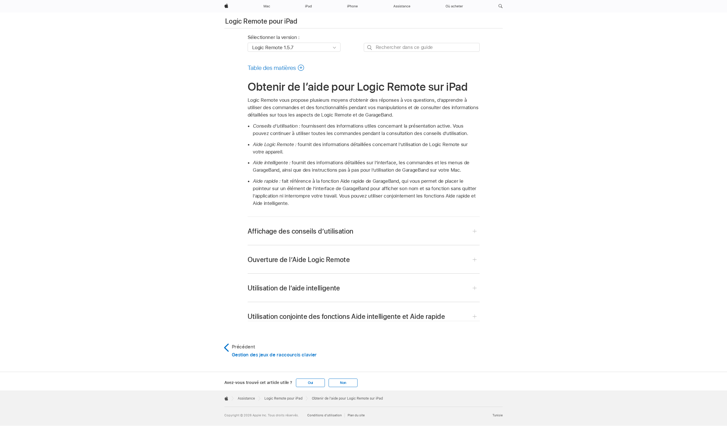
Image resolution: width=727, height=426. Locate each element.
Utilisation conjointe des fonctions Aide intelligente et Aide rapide (346, 316)
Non (343, 383)
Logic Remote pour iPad (261, 21)
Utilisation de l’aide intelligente (294, 288)
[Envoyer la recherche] (370, 48)
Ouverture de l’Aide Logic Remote (299, 259)
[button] (500, 6)
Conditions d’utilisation (324, 415)
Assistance (246, 398)
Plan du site (356, 415)
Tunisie (497, 415)
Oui (310, 383)
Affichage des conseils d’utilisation (301, 231)
